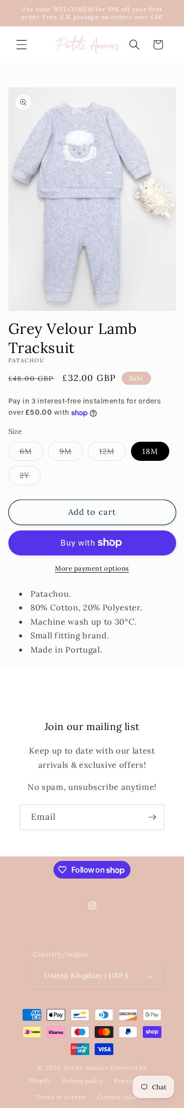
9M (71, 453)
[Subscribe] (152, 817)
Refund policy (83, 1080)
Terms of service (61, 1097)
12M (112, 453)
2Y (30, 477)
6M (31, 453)
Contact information (128, 1097)
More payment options (92, 568)
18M (150, 451)
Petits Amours (86, 1067)
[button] (21, 44)
